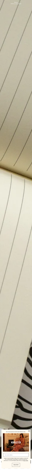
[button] (30, 229)
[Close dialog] (29, 431)
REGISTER (16, 464)
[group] (16, 229)
